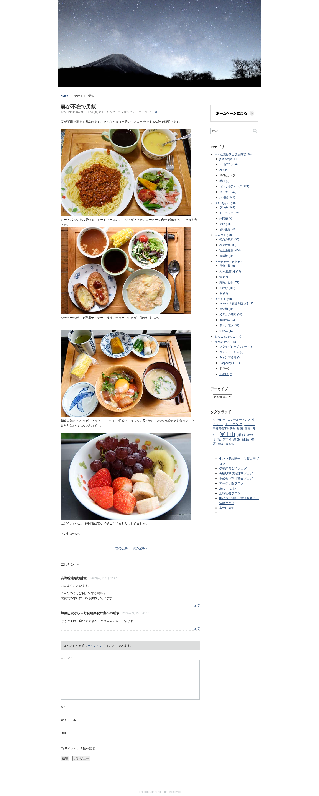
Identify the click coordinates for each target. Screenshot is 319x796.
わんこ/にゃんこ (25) (228, 336)
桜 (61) (223, 293)
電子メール (68, 720)
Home (64, 96)
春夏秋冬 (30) (227, 245)
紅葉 (245, 439)
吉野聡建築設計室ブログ (236, 473)
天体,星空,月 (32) (230, 271)
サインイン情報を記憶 (79, 748)
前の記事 (121, 548)
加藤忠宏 (67, 612)
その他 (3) (225, 374)
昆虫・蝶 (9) (227, 266)
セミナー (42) (227, 192)
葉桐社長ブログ (229, 493)
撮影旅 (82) (226, 256)
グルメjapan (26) (225, 203)
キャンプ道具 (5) (229, 357)
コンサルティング (239, 420)
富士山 (227, 433)
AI (214, 420)
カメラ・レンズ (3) (231, 352)
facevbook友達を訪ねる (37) (236, 303)
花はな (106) (227, 288)
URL (64, 733)
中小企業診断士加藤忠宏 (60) (233, 154)
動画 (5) (224, 181)
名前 (64, 707)
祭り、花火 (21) (229, 325)
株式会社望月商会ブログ (236, 478)
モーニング (233, 423)
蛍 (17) (223, 277)
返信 (197, 605)
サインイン (95, 645)
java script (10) (228, 159)
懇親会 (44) (226, 331)
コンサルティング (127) (234, 186)
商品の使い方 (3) (225, 342)
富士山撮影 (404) (230, 250)
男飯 (154, 112)
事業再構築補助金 (224, 428)
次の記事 (139, 548)
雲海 (221, 444)
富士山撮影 (226, 507)
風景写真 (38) (223, 235)
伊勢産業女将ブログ (233, 468)
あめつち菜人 (228, 488)
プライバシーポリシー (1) (235, 346)
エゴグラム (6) (228, 164)
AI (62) (223, 170)
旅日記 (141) (227, 197)
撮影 (241, 434)
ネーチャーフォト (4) (228, 261)
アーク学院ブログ (231, 483)
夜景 (247, 428)
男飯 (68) (225, 224)
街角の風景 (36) (229, 239)
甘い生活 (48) (227, 229)
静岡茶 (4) (225, 218)
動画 (240, 428)
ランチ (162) (227, 207)
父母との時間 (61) (230, 314)
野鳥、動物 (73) (229, 282)
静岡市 (230, 444)
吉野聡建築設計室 (74, 577)
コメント (67, 657)
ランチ (249, 423)
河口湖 (227, 439)
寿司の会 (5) (227, 320)
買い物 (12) (226, 309)
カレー (221, 420)
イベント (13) (223, 299)
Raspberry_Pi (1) (229, 363)
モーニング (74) (229, 213)
